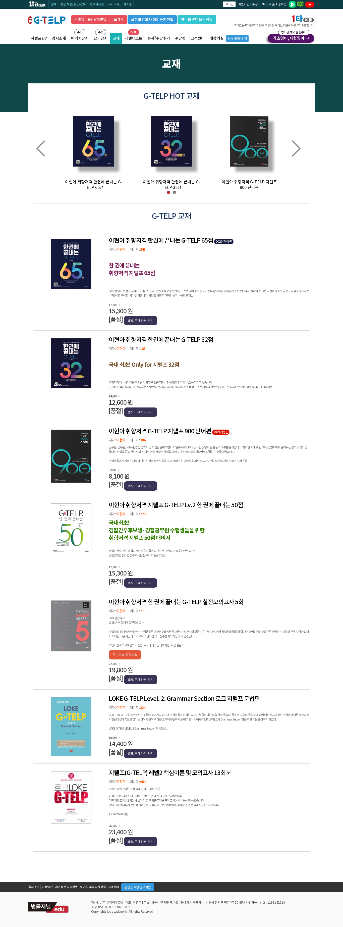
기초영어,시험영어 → (291, 37)
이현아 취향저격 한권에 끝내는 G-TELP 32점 (161, 340)
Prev (45, 149)
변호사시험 (97, 4)
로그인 (229, 4)
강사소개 (59, 38)
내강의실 (217, 38)
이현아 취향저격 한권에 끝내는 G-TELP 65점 (161, 240)
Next (301, 149)
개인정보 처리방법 (66, 887)
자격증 (127, 4)
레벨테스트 (133, 38)
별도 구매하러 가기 (140, 320)
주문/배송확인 (278, 4)
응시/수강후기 (158, 38)
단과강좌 (101, 38)
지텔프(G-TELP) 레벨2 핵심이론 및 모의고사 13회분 (170, 773)
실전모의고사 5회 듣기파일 (152, 19)
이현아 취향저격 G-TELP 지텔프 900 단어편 (160, 431)
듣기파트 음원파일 (124, 654)
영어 (53, 4)
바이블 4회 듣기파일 (197, 19)
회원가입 (243, 4)
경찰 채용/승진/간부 (73, 4)
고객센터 (198, 38)
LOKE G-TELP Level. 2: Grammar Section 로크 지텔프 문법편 (184, 699)
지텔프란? (39, 38)
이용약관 (47, 887)
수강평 (180, 38)
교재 (116, 38)
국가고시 (113, 4)
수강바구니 (259, 4)
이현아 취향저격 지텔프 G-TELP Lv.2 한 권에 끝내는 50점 (176, 505)
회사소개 (33, 887)
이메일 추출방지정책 (93, 887)
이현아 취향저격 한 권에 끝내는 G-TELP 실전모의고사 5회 (176, 602)
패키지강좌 (80, 38)
